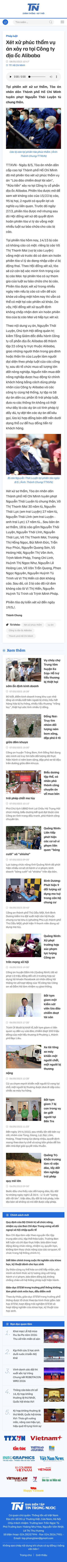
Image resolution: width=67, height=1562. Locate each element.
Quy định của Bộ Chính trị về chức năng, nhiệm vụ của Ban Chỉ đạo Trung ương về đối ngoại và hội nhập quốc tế (32, 1225)
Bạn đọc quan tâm (21, 1324)
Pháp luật (12, 36)
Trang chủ (26, 1555)
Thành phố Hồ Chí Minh (21, 635)
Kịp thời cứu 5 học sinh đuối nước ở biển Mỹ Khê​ (26, 1354)
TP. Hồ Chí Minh (17, 65)
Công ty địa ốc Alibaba (20, 630)
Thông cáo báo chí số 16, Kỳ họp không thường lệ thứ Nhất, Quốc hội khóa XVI (25, 1395)
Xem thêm (16, 650)
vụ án (51, 624)
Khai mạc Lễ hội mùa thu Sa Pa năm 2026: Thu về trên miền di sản (26, 1334)
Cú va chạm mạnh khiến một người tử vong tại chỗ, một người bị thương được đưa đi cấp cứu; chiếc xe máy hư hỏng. (33, 1087)
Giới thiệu (41, 1555)
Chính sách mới (19, 1215)
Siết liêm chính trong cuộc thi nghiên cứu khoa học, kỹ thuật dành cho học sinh (33, 1262)
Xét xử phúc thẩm (33, 624)
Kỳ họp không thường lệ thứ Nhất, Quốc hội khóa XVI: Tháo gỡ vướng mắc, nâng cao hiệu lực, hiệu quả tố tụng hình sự (27, 1418)
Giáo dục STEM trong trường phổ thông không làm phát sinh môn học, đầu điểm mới (33, 1289)
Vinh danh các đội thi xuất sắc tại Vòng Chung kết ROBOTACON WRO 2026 (27, 1375)
